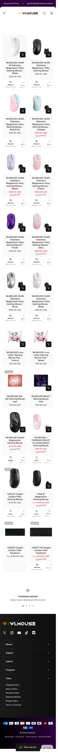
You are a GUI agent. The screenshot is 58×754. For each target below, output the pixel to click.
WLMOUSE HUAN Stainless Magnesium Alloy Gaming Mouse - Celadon (41, 124)
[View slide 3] (29, 606)
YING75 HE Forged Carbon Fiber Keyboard (41, 550)
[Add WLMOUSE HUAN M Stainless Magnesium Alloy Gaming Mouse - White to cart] (22, 54)
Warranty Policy (12, 693)
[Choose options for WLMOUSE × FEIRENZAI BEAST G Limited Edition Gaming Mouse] (48, 429)
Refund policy (9, 737)
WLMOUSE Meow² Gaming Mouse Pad (41, 399)
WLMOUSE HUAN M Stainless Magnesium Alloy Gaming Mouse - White (15, 68)
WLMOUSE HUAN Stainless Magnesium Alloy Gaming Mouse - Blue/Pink (15, 124)
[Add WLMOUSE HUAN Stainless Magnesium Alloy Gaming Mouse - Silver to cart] (22, 288)
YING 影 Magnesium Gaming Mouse (41, 497)
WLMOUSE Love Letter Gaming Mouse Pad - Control (14, 356)
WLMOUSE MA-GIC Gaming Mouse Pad (15, 399)
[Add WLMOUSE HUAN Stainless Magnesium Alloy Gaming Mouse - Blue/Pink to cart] (22, 111)
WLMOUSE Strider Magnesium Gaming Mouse (15, 440)
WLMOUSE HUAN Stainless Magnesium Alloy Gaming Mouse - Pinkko (41, 183)
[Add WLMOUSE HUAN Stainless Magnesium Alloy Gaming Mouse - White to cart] (48, 288)
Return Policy (11, 689)
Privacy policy (19, 737)
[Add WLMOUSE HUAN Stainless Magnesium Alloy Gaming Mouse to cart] (48, 54)
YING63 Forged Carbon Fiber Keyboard (15, 550)
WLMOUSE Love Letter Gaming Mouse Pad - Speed (41, 356)
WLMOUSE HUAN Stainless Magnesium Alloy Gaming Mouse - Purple (15, 242)
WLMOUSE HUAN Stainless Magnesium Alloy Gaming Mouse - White (41, 301)
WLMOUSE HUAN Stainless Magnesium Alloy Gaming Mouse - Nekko (15, 183)
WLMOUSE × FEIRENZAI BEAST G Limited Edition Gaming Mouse (41, 441)
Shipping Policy (12, 685)
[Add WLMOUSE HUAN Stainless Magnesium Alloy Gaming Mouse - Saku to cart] (48, 229)
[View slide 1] (23, 606)
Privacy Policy (12, 701)
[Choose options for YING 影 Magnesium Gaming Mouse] (48, 486)
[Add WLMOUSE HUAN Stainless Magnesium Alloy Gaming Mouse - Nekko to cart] (22, 170)
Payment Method (13, 697)
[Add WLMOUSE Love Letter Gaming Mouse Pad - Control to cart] (22, 344)
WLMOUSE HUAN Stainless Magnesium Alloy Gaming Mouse (41, 66)
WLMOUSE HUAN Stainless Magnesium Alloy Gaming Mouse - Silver (15, 301)
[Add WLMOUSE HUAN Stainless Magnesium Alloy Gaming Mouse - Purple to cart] (22, 229)
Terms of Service (13, 705)
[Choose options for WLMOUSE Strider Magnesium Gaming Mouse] (22, 429)
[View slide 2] (26, 606)
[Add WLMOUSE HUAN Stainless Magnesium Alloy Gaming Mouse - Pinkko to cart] (48, 170)
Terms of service (31, 737)
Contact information (44, 737)
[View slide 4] (33, 606)
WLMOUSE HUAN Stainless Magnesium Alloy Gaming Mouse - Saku (41, 242)
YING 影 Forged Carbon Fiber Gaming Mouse (15, 497)
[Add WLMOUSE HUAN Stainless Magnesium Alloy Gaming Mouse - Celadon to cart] (48, 111)
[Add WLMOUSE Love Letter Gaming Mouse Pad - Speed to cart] (48, 344)
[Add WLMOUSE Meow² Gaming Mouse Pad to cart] (48, 388)
